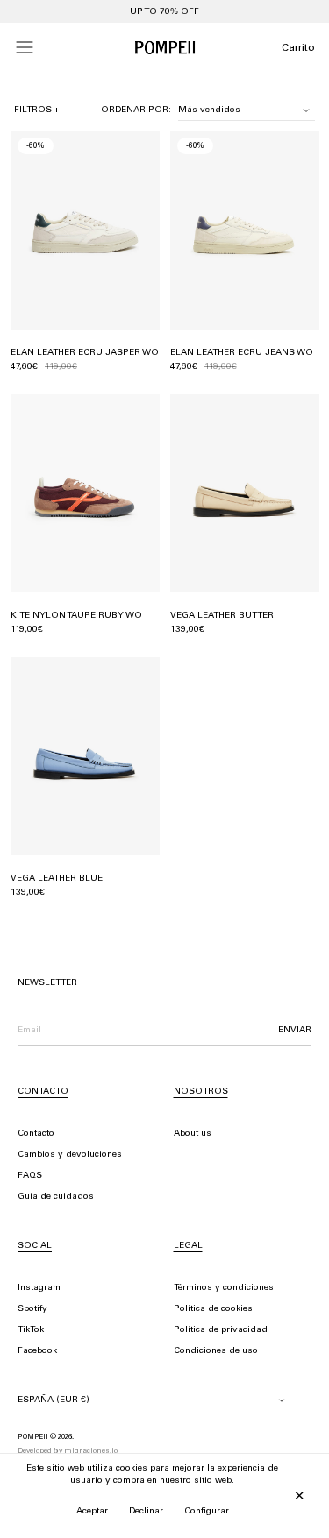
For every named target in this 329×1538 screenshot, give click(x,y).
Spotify (32, 1309)
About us (192, 1134)
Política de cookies (213, 1309)
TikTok (31, 1330)
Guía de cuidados (56, 1197)
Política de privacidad (221, 1330)
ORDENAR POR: (136, 110)
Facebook (37, 1351)
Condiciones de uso (216, 1351)
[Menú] (24, 47)
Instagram (39, 1288)
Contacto (36, 1134)
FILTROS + (37, 110)
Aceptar (92, 1511)
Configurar (206, 1511)
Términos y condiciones (224, 1288)
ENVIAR (294, 1030)
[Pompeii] (165, 47)
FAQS (30, 1176)
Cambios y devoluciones (70, 1155)
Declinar (146, 1511)
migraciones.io (91, 1451)
